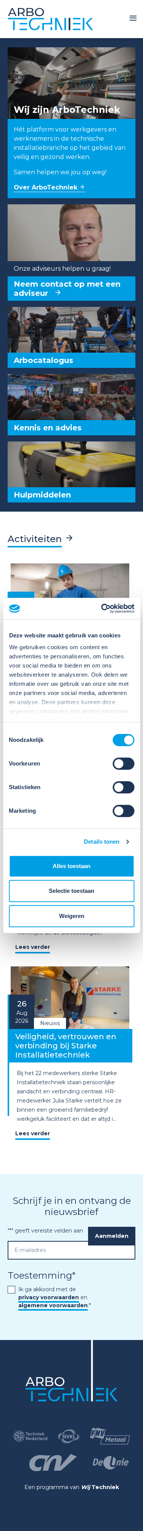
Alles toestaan (71, 866)
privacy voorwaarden (48, 1297)
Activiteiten (35, 538)
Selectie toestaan (71, 890)
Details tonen (101, 841)
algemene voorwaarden (53, 1305)
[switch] (123, 763)
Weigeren (71, 916)
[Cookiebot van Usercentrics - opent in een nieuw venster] (101, 608)
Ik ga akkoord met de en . (54, 1297)
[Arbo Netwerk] (50, 19)
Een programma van (71, 1487)
